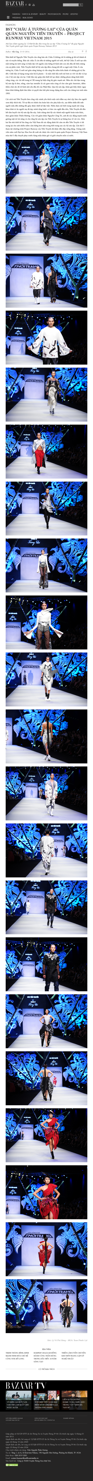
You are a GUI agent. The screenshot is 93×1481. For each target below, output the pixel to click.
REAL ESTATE (28, 17)
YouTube (33, 5)
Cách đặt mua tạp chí (12, 1420)
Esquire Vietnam (68, 1418)
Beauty (43, 14)
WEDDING (16, 17)
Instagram (30, 5)
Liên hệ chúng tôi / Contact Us (44, 1420)
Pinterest (83, 51)
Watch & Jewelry (30, 14)
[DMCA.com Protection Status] (12, 1464)
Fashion (16, 14)
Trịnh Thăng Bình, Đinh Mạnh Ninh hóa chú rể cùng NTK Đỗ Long (17, 1356)
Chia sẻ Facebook (86, 51)
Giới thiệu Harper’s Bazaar (14, 1418)
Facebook (26, 5)
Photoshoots (54, 14)
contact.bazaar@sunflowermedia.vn (24, 1458)
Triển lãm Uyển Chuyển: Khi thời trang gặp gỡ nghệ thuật (74, 1356)
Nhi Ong (15, 51)
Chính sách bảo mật (41, 1418)
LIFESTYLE (74, 14)
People (66, 14)
